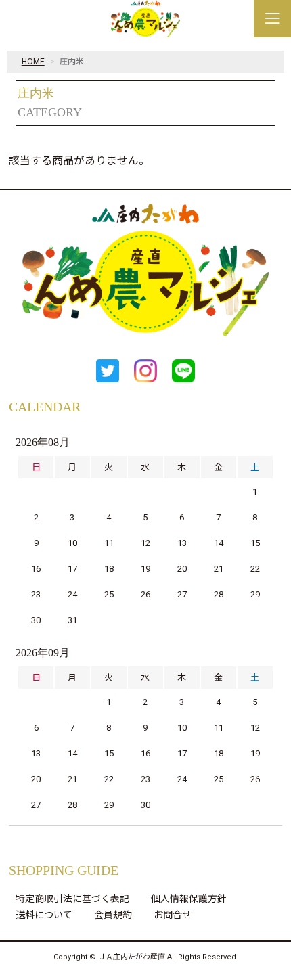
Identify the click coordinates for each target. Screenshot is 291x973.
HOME (33, 61)
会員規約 (113, 915)
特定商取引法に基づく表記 (72, 898)
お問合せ (173, 915)
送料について (44, 915)
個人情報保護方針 (189, 898)
